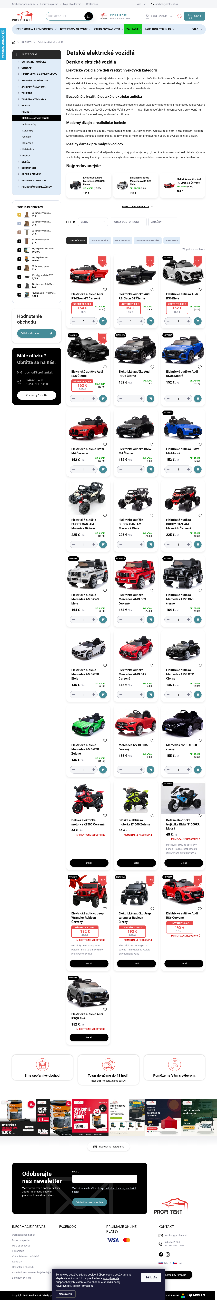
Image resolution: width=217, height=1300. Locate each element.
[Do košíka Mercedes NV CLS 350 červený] (150, 769)
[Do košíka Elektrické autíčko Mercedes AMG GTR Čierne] (198, 694)
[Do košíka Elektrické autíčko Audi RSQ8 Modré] (198, 398)
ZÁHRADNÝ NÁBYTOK (33, 86)
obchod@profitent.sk (39, 372)
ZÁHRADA (27, 93)
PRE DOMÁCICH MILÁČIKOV (37, 186)
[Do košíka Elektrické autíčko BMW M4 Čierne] (150, 469)
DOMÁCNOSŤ (29, 168)
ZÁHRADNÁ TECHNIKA (34, 99)
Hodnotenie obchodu (23, 1267)
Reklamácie (92, 4)
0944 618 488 (36, 382)
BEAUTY (26, 105)
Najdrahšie (122, 240)
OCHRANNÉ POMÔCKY (34, 61)
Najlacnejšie (100, 240)
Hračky (26, 155)
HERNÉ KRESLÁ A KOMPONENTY (39, 74)
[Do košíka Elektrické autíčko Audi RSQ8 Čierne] (150, 398)
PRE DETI (27, 111)
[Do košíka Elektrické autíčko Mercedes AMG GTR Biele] (103, 694)
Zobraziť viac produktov (135, 206)
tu (92, 1285)
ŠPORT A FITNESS (32, 174)
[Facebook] (161, 1253)
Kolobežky (27, 130)
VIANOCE (27, 68)
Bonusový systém (21, 1277)
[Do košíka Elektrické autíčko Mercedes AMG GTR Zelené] (103, 769)
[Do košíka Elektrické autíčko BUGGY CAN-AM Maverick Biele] (150, 544)
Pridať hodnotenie (30, 333)
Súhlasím (151, 1277)
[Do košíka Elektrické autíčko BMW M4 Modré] (198, 469)
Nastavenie (66, 1294)
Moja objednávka (72, 4)
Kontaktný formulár (36, 395)
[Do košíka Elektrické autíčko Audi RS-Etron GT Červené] (103, 321)
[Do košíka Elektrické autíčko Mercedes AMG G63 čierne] (198, 619)
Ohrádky (26, 136)
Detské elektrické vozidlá (35, 118)
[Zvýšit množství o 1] (93, 321)
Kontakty (17, 1261)
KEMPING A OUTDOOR (34, 180)
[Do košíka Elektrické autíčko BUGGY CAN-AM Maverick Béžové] (103, 544)
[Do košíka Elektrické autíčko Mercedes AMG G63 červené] (150, 619)
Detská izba (28, 149)
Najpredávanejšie (147, 240)
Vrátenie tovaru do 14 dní (25, 1256)
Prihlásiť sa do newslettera (90, 1202)
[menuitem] (34, 29)
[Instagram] (167, 1253)
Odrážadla (27, 143)
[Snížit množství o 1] (73, 321)
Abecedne (172, 240)
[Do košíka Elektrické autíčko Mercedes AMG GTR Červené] (150, 694)
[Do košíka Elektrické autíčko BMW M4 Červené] (103, 469)
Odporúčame (77, 240)
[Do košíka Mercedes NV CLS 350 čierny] (198, 769)
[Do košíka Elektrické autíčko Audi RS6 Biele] (198, 321)
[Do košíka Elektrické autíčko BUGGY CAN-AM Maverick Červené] (198, 544)
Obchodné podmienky (23, 4)
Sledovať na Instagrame (111, 1146)
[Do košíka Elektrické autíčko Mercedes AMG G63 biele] (103, 619)
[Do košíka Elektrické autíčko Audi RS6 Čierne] (103, 398)
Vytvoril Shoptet (170, 1295)
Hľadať (88, 16)
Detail (89, 862)
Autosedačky (29, 124)
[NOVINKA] (135, 352)
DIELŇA (26, 162)
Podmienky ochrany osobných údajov (31, 1272)
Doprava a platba (49, 4)
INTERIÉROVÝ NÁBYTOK (35, 80)
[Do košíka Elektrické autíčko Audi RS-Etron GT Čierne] (150, 321)
